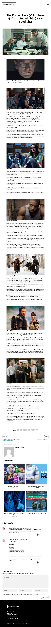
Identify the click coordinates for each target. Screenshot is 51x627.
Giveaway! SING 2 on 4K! (14, 486)
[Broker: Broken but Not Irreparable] (36, 501)
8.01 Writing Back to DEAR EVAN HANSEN (36, 487)
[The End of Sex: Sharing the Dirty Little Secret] (14, 501)
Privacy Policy (26, 623)
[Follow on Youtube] (17, 619)
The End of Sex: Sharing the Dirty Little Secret (14, 514)
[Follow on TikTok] (13, 619)
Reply (39, 534)
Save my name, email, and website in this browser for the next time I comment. (22, 594)
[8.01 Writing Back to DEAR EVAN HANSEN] (36, 474)
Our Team (9, 613)
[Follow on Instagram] (15, 619)
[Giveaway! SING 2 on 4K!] (14, 474)
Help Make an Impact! (12, 616)
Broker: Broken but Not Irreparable (37, 513)
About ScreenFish (11, 611)
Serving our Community (12, 614)
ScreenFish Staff (22, 25)
